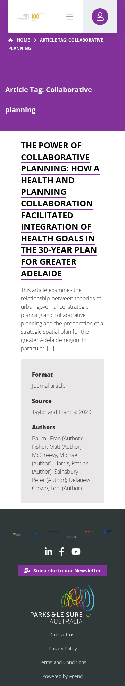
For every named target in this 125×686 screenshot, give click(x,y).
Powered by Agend (62, 676)
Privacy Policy (63, 648)
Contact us (62, 634)
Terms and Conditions (62, 662)
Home (23, 40)
